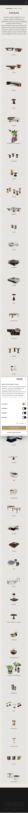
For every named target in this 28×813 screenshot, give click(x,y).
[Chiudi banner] (25, 379)
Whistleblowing (19, 808)
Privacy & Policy (7, 808)
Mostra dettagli (20, 423)
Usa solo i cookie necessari (14, 432)
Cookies (14, 810)
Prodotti (15, 8)
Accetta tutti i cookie (14, 427)
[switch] (24, 408)
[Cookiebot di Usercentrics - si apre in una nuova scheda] (17, 379)
